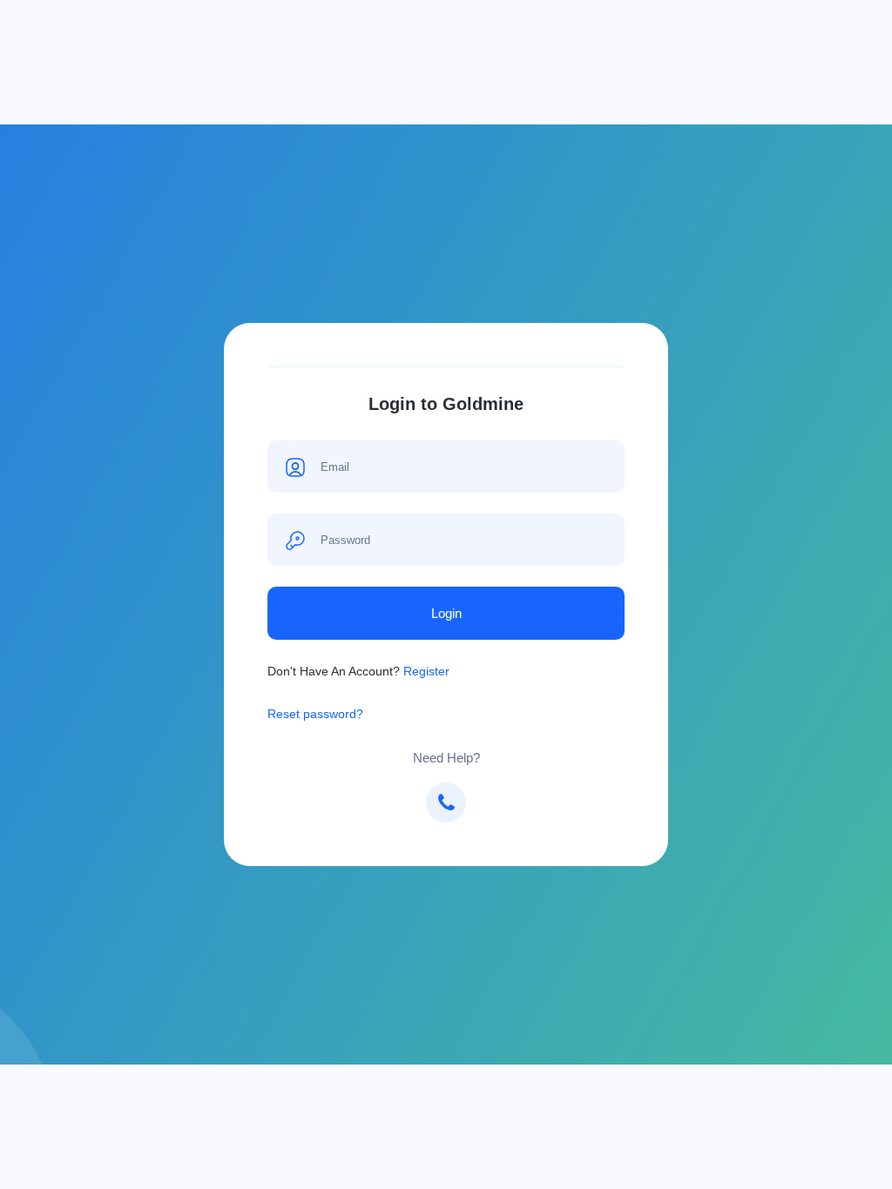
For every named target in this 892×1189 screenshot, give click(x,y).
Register (426, 671)
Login (446, 613)
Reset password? (315, 714)
